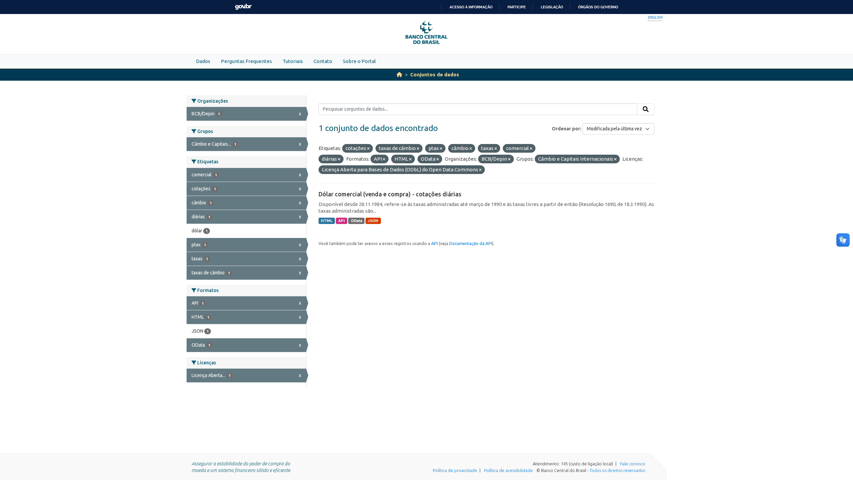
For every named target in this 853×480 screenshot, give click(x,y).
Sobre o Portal (359, 61)
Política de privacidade (455, 470)
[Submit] (645, 109)
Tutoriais (293, 61)
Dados (203, 61)
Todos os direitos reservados (617, 470)
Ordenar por (566, 128)
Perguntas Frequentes (246, 61)
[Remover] (368, 149)
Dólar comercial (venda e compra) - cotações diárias (390, 194)
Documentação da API (470, 243)
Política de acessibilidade (508, 470)
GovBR (243, 7)
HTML (326, 221)
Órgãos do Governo (598, 7)
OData (356, 221)
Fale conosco (632, 463)
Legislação (552, 7)
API (341, 221)
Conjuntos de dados (434, 74)
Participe (516, 7)
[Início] (399, 74)
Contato (323, 61)
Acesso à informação (470, 7)
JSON (373, 221)
